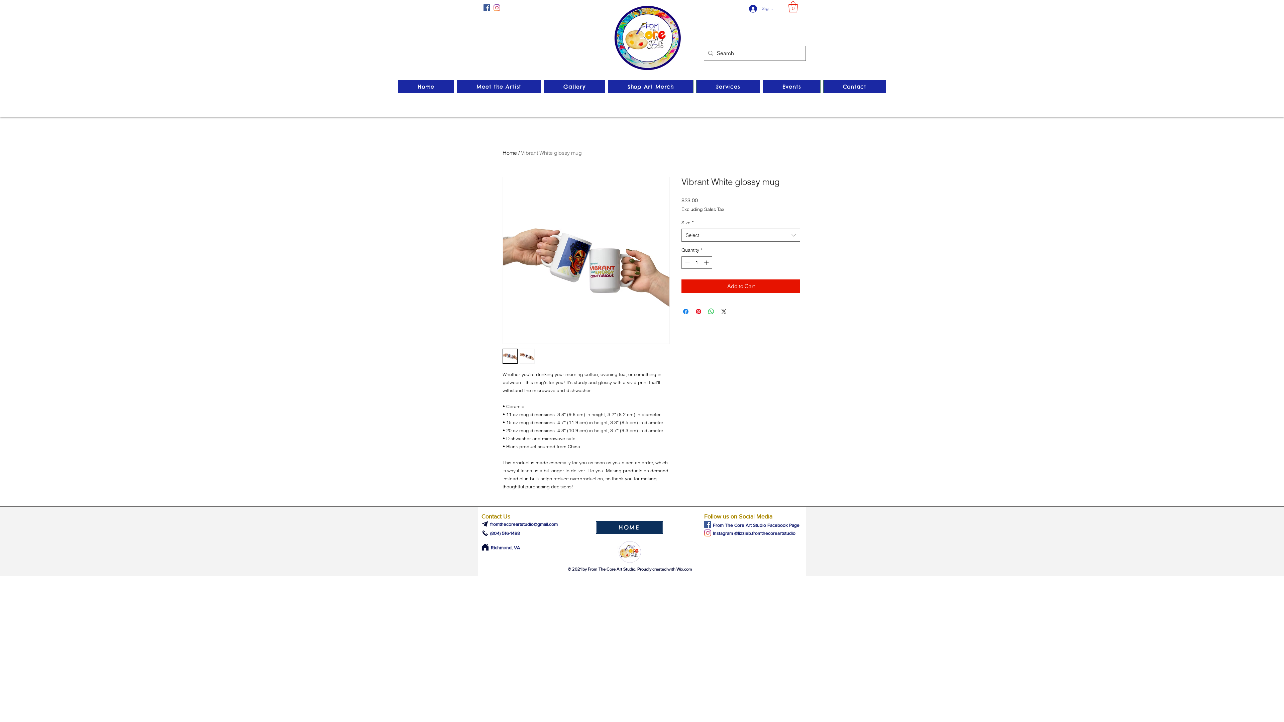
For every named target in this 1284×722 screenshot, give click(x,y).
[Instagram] (497, 7)
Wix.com (684, 569)
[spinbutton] (697, 262)
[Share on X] (724, 312)
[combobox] (740, 235)
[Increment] (707, 262)
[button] (793, 6)
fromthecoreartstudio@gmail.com (524, 524)
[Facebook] (487, 7)
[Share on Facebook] (686, 312)
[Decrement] (686, 262)
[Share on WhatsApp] (711, 312)
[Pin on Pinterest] (698, 312)
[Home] (485, 547)
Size (687, 223)
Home (510, 152)
